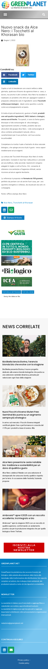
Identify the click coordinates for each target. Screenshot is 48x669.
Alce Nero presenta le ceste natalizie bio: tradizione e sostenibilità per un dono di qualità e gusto (21, 465)
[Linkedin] (4, 210)
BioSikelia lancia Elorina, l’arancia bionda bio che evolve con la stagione (23, 363)
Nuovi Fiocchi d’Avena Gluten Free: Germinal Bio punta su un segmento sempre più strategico (21, 414)
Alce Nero (8, 202)
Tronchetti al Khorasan (23, 202)
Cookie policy (24, 663)
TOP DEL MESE (27, 292)
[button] (5, 14)
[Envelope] (11, 210)
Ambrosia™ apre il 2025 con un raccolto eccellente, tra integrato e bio (23, 517)
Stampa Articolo (14, 217)
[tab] (11, 292)
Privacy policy (23, 660)
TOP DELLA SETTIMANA (11, 292)
